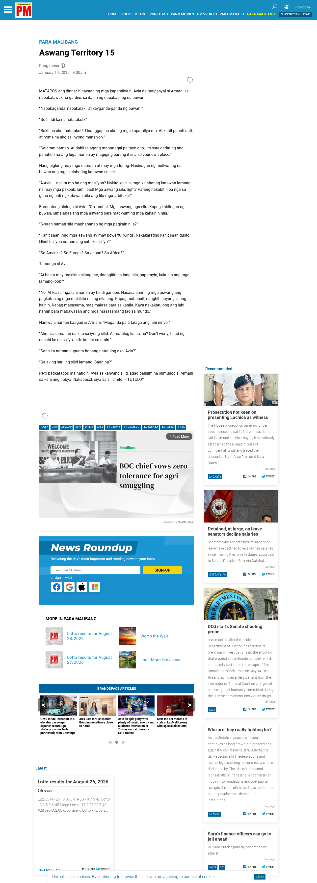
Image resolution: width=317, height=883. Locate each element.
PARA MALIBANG (261, 14)
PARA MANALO (232, 14)
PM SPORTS (207, 14)
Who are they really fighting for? (240, 729)
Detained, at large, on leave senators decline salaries (235, 531)
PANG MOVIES (182, 14)
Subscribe (302, 7)
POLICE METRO (134, 14)
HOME (113, 14)
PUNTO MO (159, 14)
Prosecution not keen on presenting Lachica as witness (238, 415)
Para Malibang (58, 42)
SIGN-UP (162, 570)
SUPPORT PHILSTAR (295, 14)
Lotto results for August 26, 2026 (73, 782)
